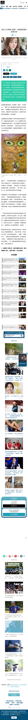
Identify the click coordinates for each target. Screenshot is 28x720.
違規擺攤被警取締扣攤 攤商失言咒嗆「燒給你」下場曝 (10, 285)
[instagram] (16, 707)
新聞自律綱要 (20, 702)
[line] (9, 707)
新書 (4, 77)
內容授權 (7, 702)
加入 (7, 556)
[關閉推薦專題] (27, 354)
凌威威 (19, 77)
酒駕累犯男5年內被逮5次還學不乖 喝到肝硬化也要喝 (10, 272)
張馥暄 (8, 67)
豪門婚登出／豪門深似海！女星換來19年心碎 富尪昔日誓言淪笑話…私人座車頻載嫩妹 (10, 303)
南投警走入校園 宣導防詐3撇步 (10, 291)
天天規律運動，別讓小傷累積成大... (14, 434)
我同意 (14, 717)
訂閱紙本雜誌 (2, 2)
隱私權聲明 (17, 714)
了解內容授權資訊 (14, 686)
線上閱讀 (14, 695)
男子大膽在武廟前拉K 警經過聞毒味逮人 (10, 279)
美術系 (15, 77)
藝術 (11, 77)
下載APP (13, 702)
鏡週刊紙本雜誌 (14, 684)
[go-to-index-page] (12, 35)
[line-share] (7, 70)
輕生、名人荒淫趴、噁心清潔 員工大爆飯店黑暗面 (10, 315)
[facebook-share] (4, 70)
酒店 (8, 77)
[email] (19, 707)
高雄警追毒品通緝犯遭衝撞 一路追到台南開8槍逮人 (10, 266)
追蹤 (12, 556)
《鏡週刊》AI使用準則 (14, 704)
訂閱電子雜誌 (18, 701)
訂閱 (18, 556)
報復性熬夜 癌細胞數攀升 (8, 327)
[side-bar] (26, 2)
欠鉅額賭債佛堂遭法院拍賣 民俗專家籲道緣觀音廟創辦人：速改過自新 (10, 260)
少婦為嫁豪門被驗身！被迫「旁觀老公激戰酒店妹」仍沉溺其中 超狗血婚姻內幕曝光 (10, 297)
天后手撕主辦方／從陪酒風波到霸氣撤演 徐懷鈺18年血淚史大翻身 (10, 309)
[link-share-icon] (10, 70)
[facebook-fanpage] (13, 707)
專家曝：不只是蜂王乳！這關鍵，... (14, 397)
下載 (24, 556)
